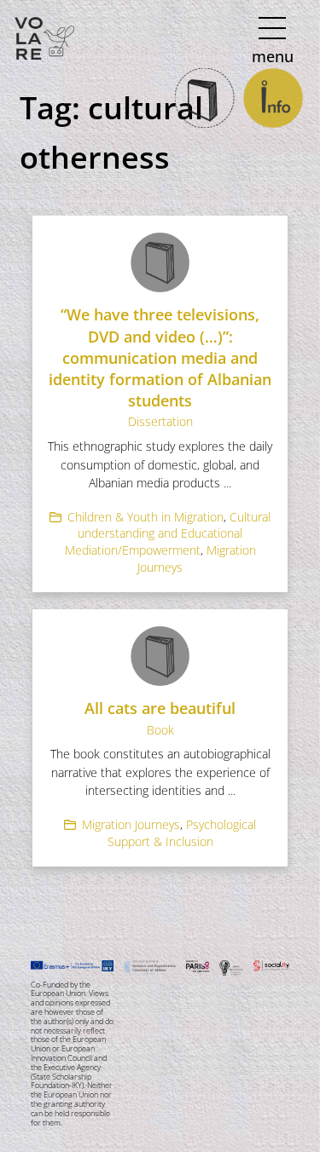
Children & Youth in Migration (145, 517)
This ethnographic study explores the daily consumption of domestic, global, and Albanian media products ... (160, 464)
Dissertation (160, 421)
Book (160, 730)
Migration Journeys (131, 824)
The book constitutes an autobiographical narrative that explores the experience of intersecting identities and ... (160, 772)
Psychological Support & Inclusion (182, 833)
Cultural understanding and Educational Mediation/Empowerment (168, 533)
